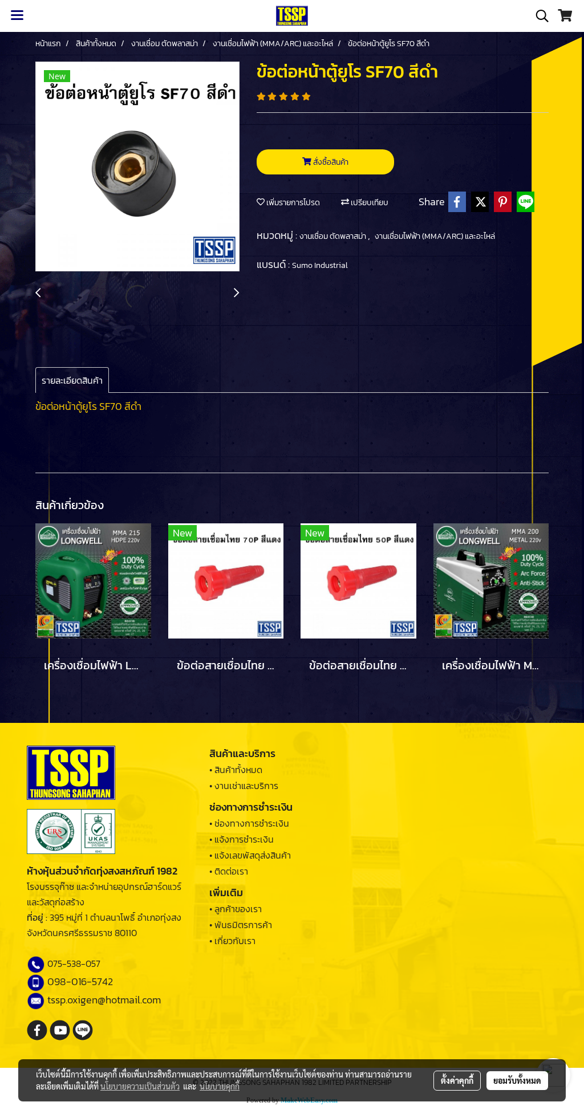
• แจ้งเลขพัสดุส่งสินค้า (250, 855)
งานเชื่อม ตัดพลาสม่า (333, 236)
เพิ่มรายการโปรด (292, 203)
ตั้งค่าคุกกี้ (457, 1080)
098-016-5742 (80, 981)
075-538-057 (73, 963)
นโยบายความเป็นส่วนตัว (140, 1086)
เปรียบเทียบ (368, 203)
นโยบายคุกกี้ (220, 1086)
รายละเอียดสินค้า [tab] (72, 380)
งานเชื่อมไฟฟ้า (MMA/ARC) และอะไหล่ (435, 236)
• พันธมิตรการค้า (240, 925)
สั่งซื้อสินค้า (329, 162)
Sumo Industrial (320, 265)
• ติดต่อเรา (228, 871)
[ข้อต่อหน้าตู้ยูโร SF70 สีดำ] (137, 167)
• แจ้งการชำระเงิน (241, 839)
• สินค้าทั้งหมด (235, 769)
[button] (538, 16)
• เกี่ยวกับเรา (232, 941)
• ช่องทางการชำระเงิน (249, 823)
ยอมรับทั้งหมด (517, 1080)
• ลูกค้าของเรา (235, 909)
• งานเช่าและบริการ (243, 785)
